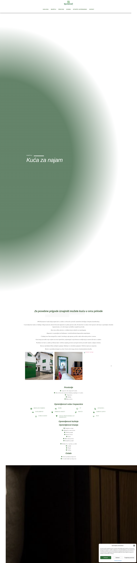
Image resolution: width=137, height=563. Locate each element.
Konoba (68, 9)
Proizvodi (61, 9)
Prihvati (106, 557)
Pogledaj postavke (129, 557)
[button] (134, 545)
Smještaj (53, 9)
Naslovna (45, 9)
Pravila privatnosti (118, 560)
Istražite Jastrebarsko (80, 9)
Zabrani (118, 557)
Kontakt (91, 9)
